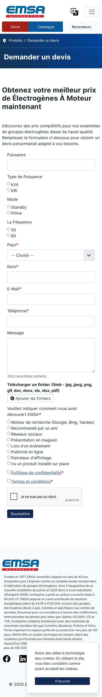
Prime (16, 213)
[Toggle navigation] (92, 12)
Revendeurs (81, 27)
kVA (15, 184)
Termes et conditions (31, 481)
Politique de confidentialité (36, 472)
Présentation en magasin (34, 440)
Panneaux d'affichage (31, 457)
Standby (19, 207)
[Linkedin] (26, 658)
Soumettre (20, 513)
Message (15, 332)
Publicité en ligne (27, 451)
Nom (12, 266)
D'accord (62, 681)
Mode (12, 199)
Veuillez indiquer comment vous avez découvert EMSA (42, 411)
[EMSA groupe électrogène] (25, 12)
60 (13, 235)
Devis (15, 27)
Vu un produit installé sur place (40, 463)
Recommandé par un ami (34, 428)
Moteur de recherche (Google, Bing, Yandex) (53, 422)
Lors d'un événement (30, 445)
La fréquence (19, 222)
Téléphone (18, 310)
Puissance (16, 154)
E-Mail (14, 288)
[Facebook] (10, 658)
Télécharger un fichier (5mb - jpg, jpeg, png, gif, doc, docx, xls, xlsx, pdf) (49, 387)
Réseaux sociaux (26, 434)
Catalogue (46, 27)
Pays (12, 244)
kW (14, 190)
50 (13, 229)
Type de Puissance (24, 176)
